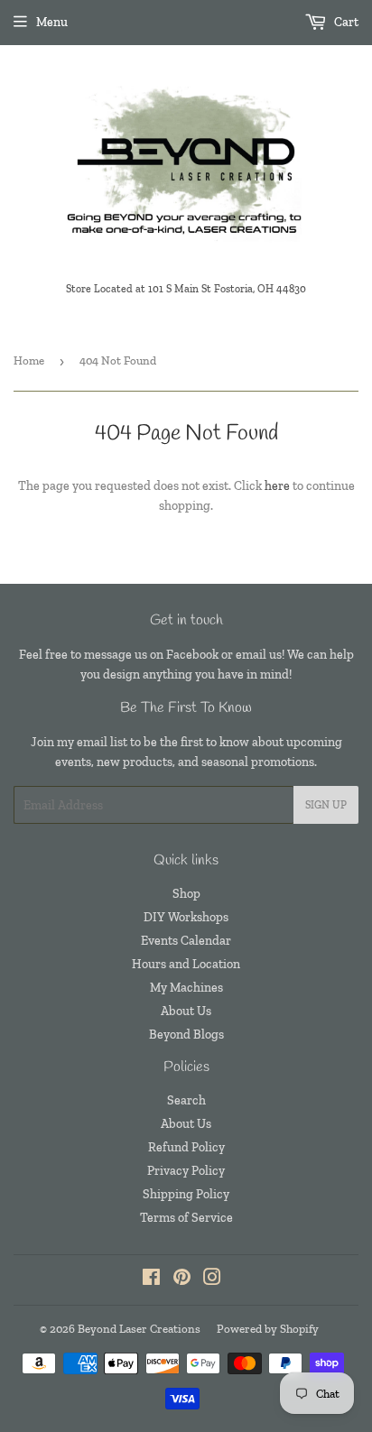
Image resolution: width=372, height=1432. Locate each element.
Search (186, 1100)
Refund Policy (186, 1147)
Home (29, 360)
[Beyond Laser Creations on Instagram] (212, 1280)
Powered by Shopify (268, 1328)
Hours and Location (186, 964)
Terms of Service (186, 1217)
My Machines (186, 987)
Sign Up (326, 805)
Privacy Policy (186, 1170)
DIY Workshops (186, 917)
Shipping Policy (186, 1194)
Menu (52, 22)
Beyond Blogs (186, 1034)
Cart (344, 22)
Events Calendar (186, 940)
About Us (186, 1011)
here (277, 486)
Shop (186, 893)
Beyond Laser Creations (139, 1328)
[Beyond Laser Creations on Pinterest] (181, 1280)
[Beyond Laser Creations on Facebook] (151, 1280)
